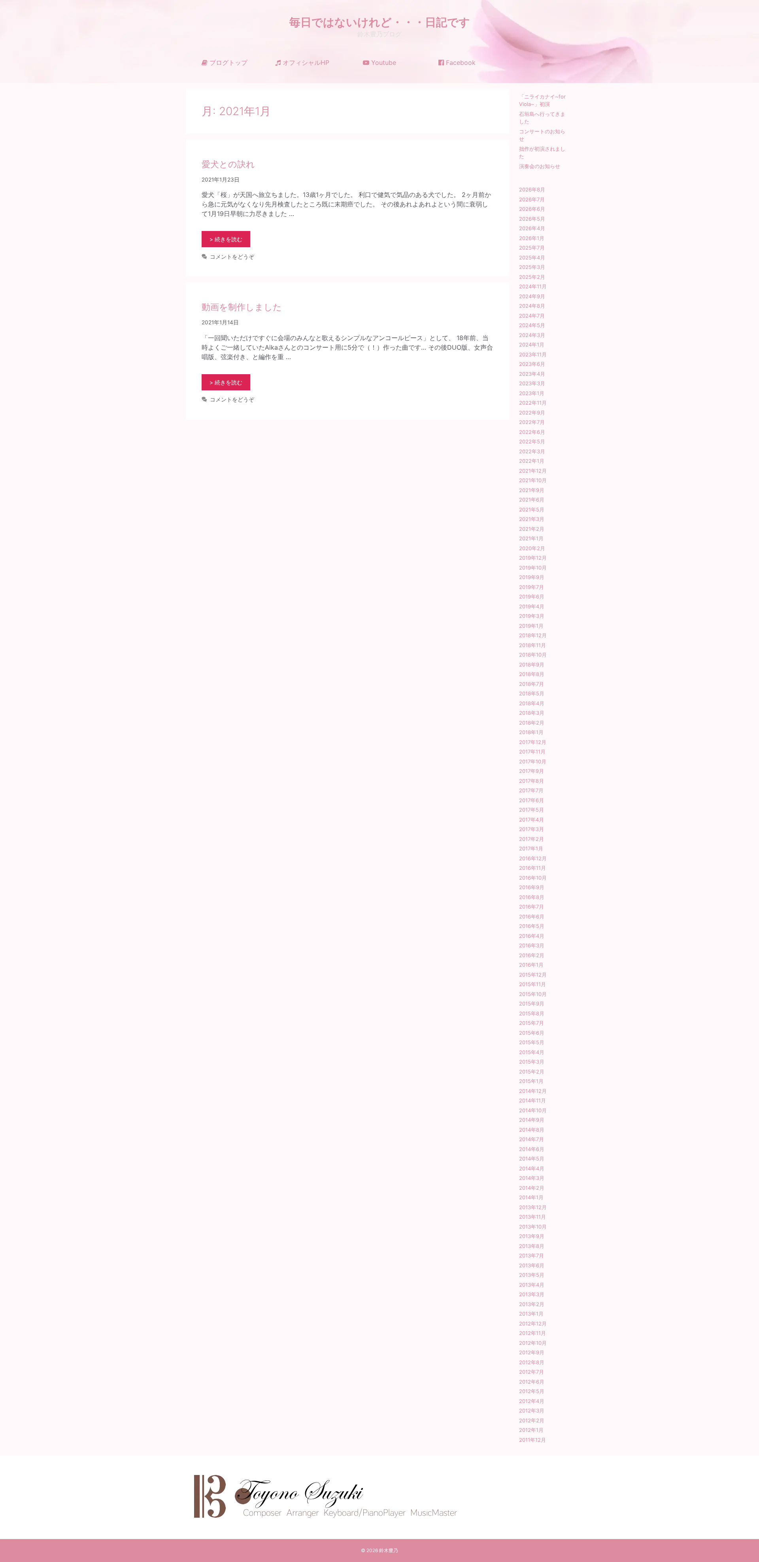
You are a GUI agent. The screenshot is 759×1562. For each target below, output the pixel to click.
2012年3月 (531, 1410)
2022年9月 (532, 412)
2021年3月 (531, 519)
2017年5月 (531, 810)
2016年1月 (531, 965)
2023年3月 (532, 383)
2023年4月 (532, 374)
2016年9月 (531, 887)
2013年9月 (531, 1236)
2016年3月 (531, 945)
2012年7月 (531, 1372)
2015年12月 (533, 974)
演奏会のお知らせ (539, 166)
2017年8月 (531, 781)
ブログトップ (227, 62)
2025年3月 (532, 267)
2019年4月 (531, 606)
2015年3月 (531, 1061)
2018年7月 (531, 684)
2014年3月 (531, 1178)
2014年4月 (531, 1168)
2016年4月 (531, 936)
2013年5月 (531, 1275)
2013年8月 (531, 1246)
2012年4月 (531, 1401)
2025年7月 (532, 247)
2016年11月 (532, 868)
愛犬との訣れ (228, 164)
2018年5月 (531, 693)
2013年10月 (533, 1226)
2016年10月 (533, 878)
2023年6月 (532, 364)
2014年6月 (531, 1149)
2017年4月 (531, 819)
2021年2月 (531, 529)
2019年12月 (533, 558)
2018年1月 (531, 732)
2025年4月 (532, 257)
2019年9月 (531, 577)
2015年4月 (531, 1052)
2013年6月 (531, 1265)
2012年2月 (531, 1420)
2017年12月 (532, 742)
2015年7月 (531, 1023)
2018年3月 (531, 713)
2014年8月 (531, 1130)
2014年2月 (531, 1188)
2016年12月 (533, 858)
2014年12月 (533, 1091)
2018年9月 (531, 664)
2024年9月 (532, 296)
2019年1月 (531, 626)
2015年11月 (532, 984)
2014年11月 (532, 1100)
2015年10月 (533, 994)
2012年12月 (533, 1323)
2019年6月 (531, 596)
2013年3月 (531, 1294)
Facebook (460, 62)
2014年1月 (531, 1197)
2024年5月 (532, 325)
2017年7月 (531, 790)
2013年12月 (533, 1207)
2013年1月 (531, 1313)
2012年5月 (531, 1391)
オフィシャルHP (305, 62)
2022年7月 (532, 422)
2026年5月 (532, 219)
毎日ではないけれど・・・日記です (379, 22)
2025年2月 (532, 277)
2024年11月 (533, 286)
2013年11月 (532, 1217)
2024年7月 (532, 315)
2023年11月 (533, 354)
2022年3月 (532, 451)
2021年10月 (533, 480)
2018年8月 (531, 674)
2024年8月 (532, 306)
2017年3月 (531, 829)
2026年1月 (531, 238)
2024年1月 (531, 344)
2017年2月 (531, 839)
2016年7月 (531, 906)
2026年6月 (532, 209)
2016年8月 (531, 897)
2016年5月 (531, 926)
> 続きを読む (226, 239)
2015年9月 (531, 1003)
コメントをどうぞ (232, 257)
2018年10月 (533, 654)
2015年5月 (531, 1042)
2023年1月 (531, 393)
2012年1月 (531, 1430)
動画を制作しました (242, 307)
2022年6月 (532, 432)
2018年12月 (533, 635)
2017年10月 (532, 761)
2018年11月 (532, 645)
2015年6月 (531, 1033)
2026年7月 (532, 199)
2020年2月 (532, 548)
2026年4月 (532, 228)
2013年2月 (531, 1304)
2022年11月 (533, 402)
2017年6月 (531, 800)
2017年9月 (531, 771)
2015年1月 (531, 1081)
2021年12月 (533, 471)
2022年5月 (532, 441)
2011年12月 (532, 1440)
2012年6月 (531, 1381)
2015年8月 (531, 1013)
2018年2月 (531, 722)
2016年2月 (531, 955)
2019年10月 (533, 567)
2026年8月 (532, 189)
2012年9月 (531, 1352)
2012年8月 (531, 1362)
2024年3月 (532, 335)
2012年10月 (533, 1343)
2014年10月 (533, 1110)
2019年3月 (531, 616)
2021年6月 (531, 499)
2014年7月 (531, 1139)
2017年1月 (531, 848)
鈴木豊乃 (388, 1550)
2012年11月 (532, 1333)
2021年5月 (531, 509)
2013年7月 (531, 1255)
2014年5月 (531, 1158)
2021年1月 (531, 538)
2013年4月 (531, 1285)
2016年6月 (531, 916)
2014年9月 (531, 1120)
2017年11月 (532, 751)
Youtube (382, 62)
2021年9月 (531, 490)
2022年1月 (531, 461)
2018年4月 (531, 703)
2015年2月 (531, 1071)
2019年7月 (531, 587)
